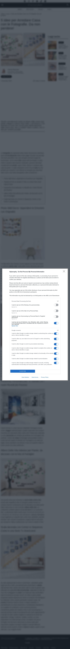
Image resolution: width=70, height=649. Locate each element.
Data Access (35, 377)
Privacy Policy (44, 377)
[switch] (56, 305)
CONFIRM (23, 371)
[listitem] (35, 301)
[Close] (64, 271)
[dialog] (35, 324)
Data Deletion (25, 377)
